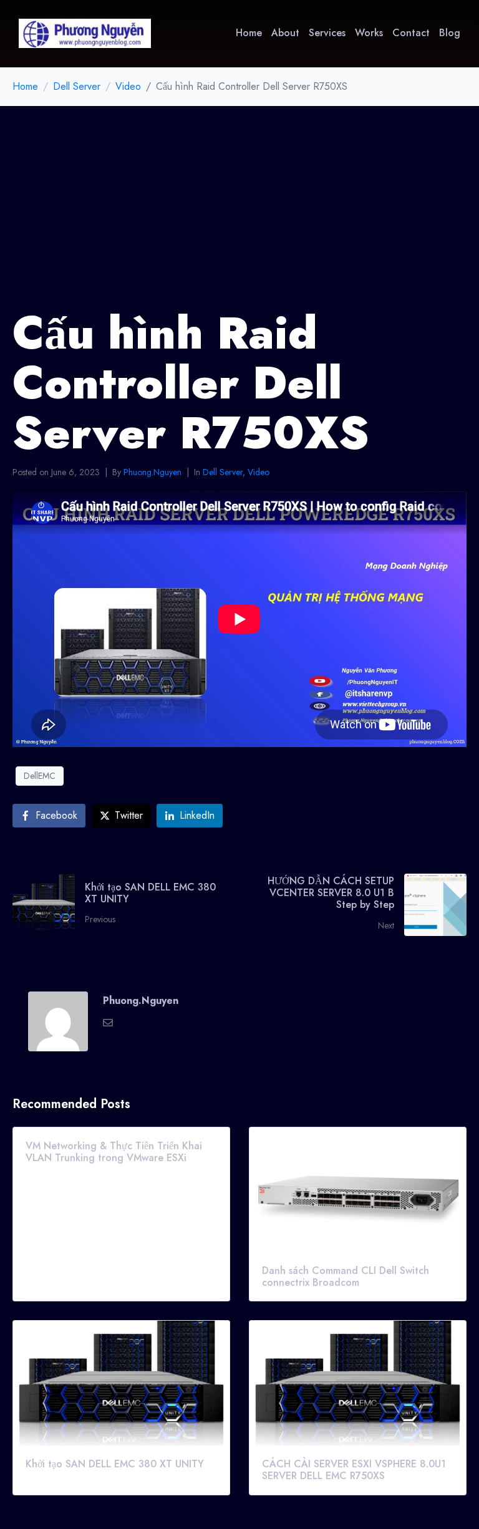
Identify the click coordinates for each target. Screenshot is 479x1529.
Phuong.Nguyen (152, 472)
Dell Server (223, 472)
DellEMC (40, 775)
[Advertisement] (239, 199)
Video (258, 472)
